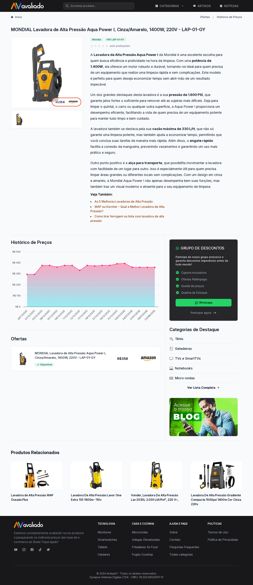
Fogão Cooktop (142, 554)
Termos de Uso (218, 532)
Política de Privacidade (223, 539)
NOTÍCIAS (231, 6)
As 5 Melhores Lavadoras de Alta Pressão (123, 201)
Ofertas (205, 17)
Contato (174, 539)
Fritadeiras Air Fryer (145, 547)
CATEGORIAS (169, 6)
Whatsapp (205, 302)
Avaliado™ (112, 573)
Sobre (173, 532)
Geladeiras (183, 349)
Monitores (104, 532)
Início (18, 17)
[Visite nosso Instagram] (24, 549)
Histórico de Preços (229, 17)
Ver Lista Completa (201, 387)
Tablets (102, 547)
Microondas (140, 532)
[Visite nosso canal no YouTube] (16, 549)
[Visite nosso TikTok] (40, 549)
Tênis (179, 339)
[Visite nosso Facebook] (32, 549)
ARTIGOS (204, 6)
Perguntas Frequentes (184, 547)
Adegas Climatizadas (146, 539)
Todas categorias (181, 554)
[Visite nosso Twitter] (48, 549)
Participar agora (201, 312)
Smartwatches (107, 539)
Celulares (104, 554)
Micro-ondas (185, 378)
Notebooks (184, 368)
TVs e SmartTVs (188, 358)
